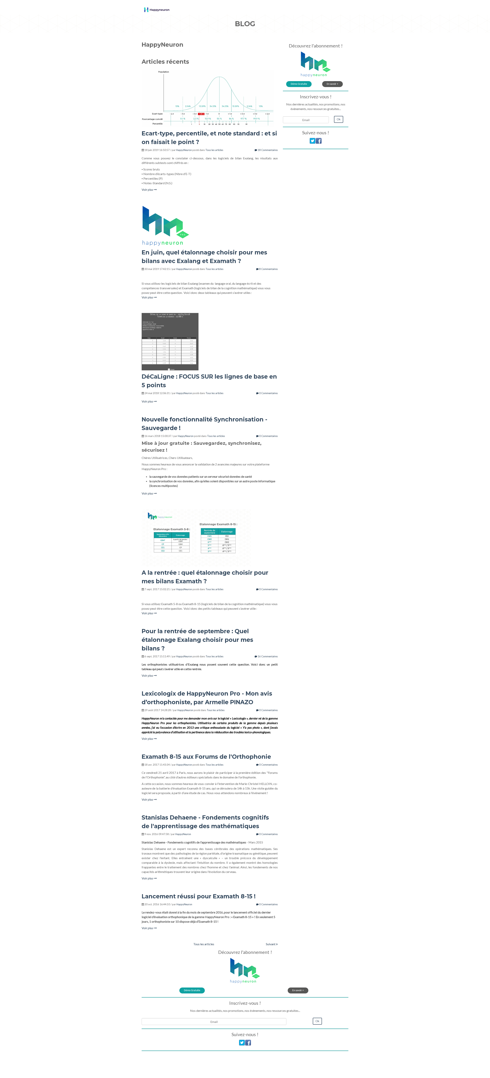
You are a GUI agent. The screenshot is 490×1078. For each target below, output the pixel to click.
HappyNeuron (184, 150)
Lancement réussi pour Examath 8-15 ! (199, 896)
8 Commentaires (268, 269)
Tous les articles (214, 150)
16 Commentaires (267, 656)
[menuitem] (308, 7)
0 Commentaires (268, 393)
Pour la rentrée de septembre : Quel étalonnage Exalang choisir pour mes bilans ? (197, 640)
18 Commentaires (267, 150)
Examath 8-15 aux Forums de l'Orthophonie (206, 756)
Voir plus (148, 189)
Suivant (271, 944)
